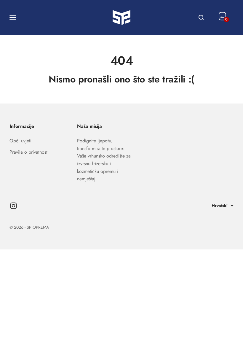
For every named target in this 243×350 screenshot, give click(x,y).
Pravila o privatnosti (29, 152)
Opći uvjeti (20, 140)
